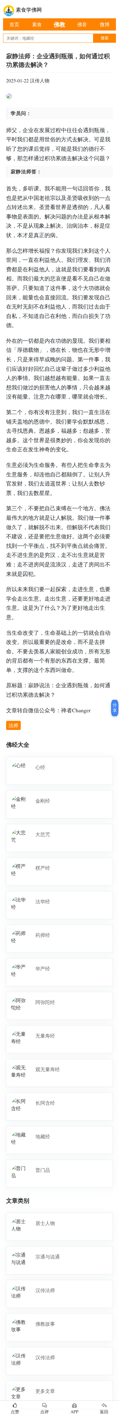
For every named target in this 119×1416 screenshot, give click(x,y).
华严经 (42, 968)
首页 (14, 24)
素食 (37, 24)
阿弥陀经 (45, 1002)
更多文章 (45, 1391)
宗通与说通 (47, 1256)
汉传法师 (45, 1290)
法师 (13, 725)
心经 (40, 767)
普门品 (42, 1170)
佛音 (82, 24)
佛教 (59, 24)
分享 (115, 708)
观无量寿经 (47, 1069)
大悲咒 (42, 834)
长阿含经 (45, 1103)
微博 (105, 24)
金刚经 (42, 800)
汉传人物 (39, 80)
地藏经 (42, 1136)
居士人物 (45, 1223)
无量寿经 (45, 1035)
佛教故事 (45, 1323)
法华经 (42, 901)
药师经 (42, 935)
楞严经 (42, 868)
